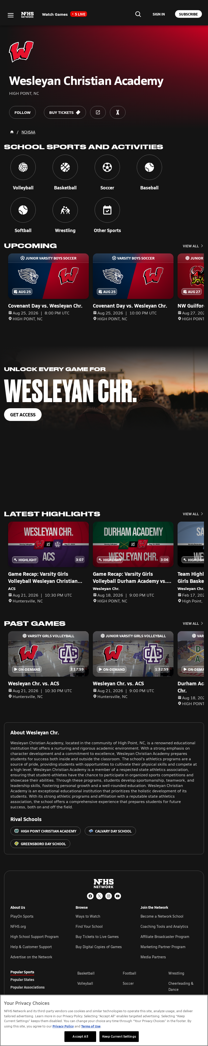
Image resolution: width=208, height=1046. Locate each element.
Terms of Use (90, 1026)
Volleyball (85, 983)
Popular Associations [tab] (27, 987)
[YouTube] (117, 896)
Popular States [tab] (22, 979)
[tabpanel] (137, 986)
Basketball (86, 973)
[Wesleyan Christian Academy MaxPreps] (118, 112)
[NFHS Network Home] (27, 15)
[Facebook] (90, 896)
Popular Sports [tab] (22, 972)
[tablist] (35, 979)
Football (129, 973)
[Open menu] (10, 15)
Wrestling (176, 973)
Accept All (80, 1036)
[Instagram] (108, 896)
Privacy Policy (63, 1026)
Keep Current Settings (119, 1036)
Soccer (128, 983)
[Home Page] (12, 132)
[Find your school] (138, 14)
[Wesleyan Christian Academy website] (98, 112)
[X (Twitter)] (99, 896)
